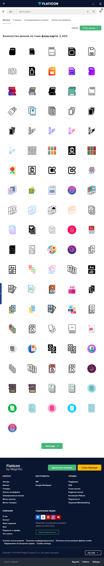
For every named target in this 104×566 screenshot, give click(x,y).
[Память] (32, 51)
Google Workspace (43, 485)
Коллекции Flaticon (76, 495)
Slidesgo (96, 561)
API (37, 481)
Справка (72, 476)
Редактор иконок (75, 492)
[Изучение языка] (12, 71)
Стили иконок (74, 488)
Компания (8, 510)
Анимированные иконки (36, 19)
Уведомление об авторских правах (19, 543)
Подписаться (74, 499)
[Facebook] (38, 517)
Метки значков (9, 499)
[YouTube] (58, 517)
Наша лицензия (9, 523)
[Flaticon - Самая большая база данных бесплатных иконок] (48, 3)
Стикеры (17, 19)
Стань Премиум (89, 467)
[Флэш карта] (12, 111)
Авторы (6, 481)
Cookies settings (44, 543)
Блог (5, 526)
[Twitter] (43, 517)
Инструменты (42, 476)
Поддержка (73, 481)
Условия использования (13, 540)
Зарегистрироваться (47, 532)
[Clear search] (88, 12)
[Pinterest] (48, 517)
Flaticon (85, 561)
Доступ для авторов (62, 467)
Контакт (6, 519)
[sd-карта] (12, 51)
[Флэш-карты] (32, 111)
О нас (5, 516)
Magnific (75, 561)
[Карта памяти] (52, 51)
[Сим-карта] (91, 71)
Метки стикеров (10, 502)
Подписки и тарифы (11, 530)
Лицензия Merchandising (79, 502)
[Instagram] (53, 517)
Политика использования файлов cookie (74, 540)
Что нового (7, 533)
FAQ (70, 485)
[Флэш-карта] (71, 111)
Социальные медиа (46, 510)
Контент (7, 476)
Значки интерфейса (61, 19)
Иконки (6, 19)
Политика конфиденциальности (40, 540)
